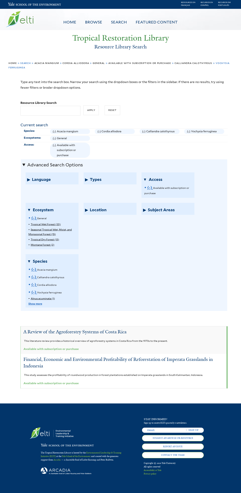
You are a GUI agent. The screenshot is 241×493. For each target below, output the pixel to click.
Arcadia (57, 459)
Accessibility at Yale (152, 470)
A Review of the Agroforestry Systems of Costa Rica (74, 332)
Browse (93, 22)
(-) (55, 132)
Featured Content (157, 22)
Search (119, 22)
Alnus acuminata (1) (43, 298)
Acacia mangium (46, 63)
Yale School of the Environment (17, 4)
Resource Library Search (38, 103)
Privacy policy (150, 473)
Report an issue (173, 446)
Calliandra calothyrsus (193, 63)
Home (69, 22)
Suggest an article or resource (173, 438)
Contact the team (173, 455)
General (99, 63)
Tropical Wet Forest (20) (46, 224)
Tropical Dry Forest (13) (45, 239)
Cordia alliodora (75, 63)
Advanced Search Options (55, 164)
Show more (35, 303)
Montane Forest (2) (42, 244)
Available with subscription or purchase (139, 63)
